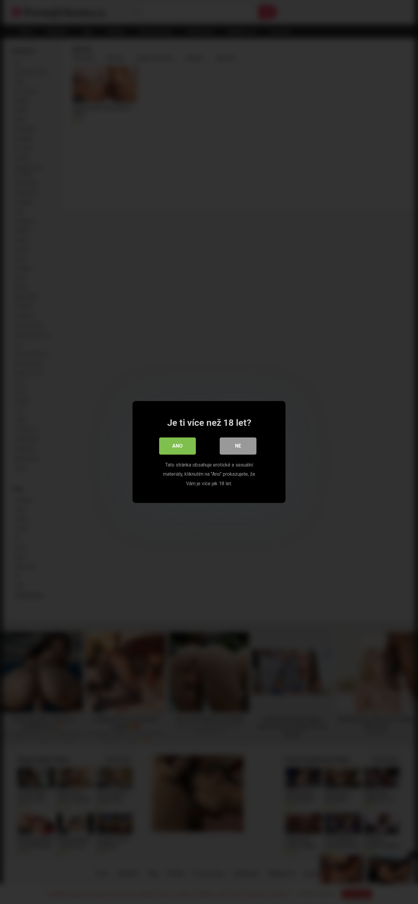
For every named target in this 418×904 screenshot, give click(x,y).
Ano (177, 446)
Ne (238, 446)
